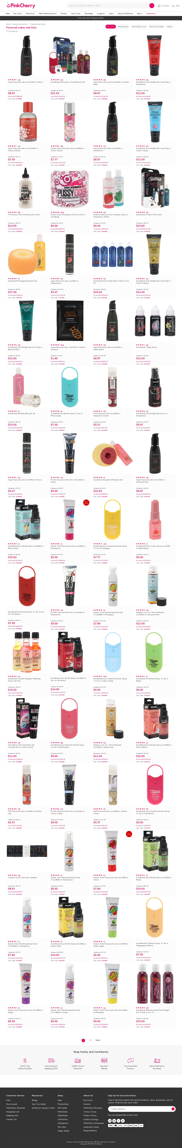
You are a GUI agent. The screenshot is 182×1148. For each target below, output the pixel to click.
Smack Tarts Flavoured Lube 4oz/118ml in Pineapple (110, 1011)
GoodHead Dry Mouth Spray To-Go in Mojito (152, 680)
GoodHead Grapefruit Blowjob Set (108, 480)
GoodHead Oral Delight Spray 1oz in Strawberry (152, 414)
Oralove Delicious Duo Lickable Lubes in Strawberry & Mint (110, 216)
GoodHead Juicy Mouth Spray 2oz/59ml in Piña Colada (25, 547)
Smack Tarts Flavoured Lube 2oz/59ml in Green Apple (110, 945)
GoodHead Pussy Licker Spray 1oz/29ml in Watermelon (153, 547)
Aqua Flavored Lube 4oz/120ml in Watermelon (107, 348)
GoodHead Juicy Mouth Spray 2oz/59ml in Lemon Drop (68, 945)
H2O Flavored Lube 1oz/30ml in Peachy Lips (25, 812)
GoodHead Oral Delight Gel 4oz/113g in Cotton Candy (153, 149)
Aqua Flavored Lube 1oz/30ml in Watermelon (64, 282)
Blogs (35, 1100)
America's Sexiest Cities (43, 1108)
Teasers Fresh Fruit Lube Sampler (22, 878)
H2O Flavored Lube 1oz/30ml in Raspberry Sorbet (106, 414)
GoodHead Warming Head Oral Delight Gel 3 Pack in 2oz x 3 (152, 1011)
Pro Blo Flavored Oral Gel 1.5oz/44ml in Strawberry (68, 613)
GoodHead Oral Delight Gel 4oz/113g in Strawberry (153, 83)
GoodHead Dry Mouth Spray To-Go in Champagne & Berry (152, 944)
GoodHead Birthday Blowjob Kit (21, 413)
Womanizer (63, 1123)
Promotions (63, 1104)
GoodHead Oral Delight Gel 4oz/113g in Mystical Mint (25, 348)
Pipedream (63, 1115)
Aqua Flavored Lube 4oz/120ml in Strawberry (107, 149)
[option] (91, 18)
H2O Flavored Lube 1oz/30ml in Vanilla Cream (110, 812)
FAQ (8, 1100)
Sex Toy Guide (39, 1104)
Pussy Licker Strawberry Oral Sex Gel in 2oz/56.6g (68, 216)
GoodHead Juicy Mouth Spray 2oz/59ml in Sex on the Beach (68, 679)
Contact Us (11, 1119)
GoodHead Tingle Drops (146, 347)
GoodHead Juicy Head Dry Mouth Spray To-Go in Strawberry (153, 812)
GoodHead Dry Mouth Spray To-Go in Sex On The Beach (26, 613)
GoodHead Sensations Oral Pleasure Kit (68, 82)
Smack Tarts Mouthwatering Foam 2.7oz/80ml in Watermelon (65, 879)
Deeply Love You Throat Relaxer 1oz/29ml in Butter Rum (107, 746)
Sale (60, 1100)
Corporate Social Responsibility (91, 1129)
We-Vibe (62, 1127)
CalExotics (63, 1119)
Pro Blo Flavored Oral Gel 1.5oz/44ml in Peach (68, 481)
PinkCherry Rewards (15, 1108)
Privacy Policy (89, 1115)
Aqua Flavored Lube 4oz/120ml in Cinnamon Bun (150, 481)
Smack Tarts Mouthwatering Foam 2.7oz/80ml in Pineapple (108, 613)
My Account (11, 1104)
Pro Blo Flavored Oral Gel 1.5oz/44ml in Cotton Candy (68, 812)
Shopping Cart (12, 1111)
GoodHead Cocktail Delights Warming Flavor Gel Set (24, 680)
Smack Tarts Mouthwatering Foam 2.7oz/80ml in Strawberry (22, 945)
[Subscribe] (173, 1109)
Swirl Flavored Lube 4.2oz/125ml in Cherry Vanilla (23, 149)
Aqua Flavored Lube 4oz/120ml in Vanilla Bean (111, 83)
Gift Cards (62, 1108)
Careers (87, 1104)
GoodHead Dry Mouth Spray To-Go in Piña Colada (67, 414)
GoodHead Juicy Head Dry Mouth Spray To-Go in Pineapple (110, 547)
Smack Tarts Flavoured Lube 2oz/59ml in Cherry (110, 879)
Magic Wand (63, 1131)
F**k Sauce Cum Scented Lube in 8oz (24, 215)
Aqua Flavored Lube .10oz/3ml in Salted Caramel (68, 348)
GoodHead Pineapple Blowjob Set (22, 281)
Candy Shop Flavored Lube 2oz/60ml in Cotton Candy (67, 149)
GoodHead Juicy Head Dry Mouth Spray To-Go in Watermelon (67, 746)
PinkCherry (63, 1111)
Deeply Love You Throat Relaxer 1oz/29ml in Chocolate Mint (150, 613)
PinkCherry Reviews (92, 1108)
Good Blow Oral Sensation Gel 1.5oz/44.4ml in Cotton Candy (21, 746)
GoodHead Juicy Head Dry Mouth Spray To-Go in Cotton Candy (110, 680)
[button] (18, 13)
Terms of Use (89, 1111)
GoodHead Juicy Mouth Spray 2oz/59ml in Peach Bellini (154, 746)
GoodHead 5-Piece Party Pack (149, 215)
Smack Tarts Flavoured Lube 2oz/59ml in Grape (25, 1011)
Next (98, 1040)
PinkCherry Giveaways (93, 1123)
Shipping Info (12, 1115)
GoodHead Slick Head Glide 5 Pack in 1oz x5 (111, 282)
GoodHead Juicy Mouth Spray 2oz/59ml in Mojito (154, 879)
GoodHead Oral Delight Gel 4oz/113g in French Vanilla (153, 282)
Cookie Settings (90, 1119)
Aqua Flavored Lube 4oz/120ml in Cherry (25, 82)
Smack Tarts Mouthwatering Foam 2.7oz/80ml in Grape (65, 1011)
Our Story (87, 1100)
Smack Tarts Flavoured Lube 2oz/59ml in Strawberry (68, 547)
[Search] (151, 5)
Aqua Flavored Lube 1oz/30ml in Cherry (25, 480)
